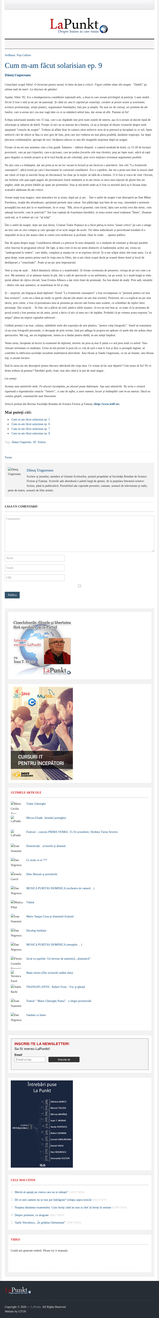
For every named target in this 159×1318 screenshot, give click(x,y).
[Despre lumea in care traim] (79, 25)
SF (34, 442)
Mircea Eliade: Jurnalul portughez (46, 817)
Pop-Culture (24, 55)
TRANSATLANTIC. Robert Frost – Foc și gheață (55, 986)
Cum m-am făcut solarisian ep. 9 (53, 65)
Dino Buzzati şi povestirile (41, 874)
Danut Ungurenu (21, 442)
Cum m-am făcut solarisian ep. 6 (31, 424)
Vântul (30, 902)
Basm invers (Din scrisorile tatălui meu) (49, 972)
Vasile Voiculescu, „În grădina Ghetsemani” (40, 1222)
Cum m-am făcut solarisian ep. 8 (31, 433)
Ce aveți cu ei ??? (36, 860)
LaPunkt (36, 1306)
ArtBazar (10, 55)
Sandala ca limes (36, 1015)
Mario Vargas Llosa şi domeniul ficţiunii (50, 916)
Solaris (42, 442)
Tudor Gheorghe (36, 803)
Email (18, 1054)
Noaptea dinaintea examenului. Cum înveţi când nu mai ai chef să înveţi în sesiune (63, 1207)
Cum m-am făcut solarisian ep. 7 (31, 428)
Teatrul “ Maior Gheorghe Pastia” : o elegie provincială (58, 1001)
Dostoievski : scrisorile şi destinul (46, 846)
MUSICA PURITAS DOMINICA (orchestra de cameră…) (60, 888)
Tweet (8, 457)
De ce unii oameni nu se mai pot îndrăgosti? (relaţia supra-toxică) (53, 1199)
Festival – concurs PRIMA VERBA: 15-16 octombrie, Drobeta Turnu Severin (72, 832)
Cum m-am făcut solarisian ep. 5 (31, 419)
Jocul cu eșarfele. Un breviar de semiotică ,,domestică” (58, 958)
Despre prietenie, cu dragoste (32, 1215)
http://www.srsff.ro (106, 404)
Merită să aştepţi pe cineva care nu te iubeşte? (41, 1192)
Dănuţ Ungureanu (18, 75)
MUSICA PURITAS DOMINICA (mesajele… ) (54, 944)
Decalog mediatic (36, 930)
